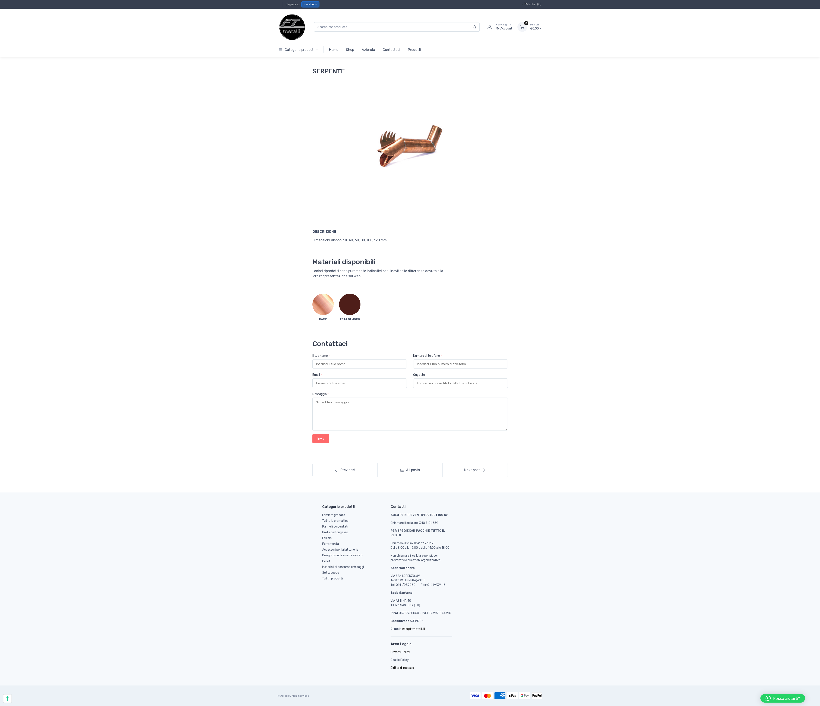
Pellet (326, 561)
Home (333, 50)
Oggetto (419, 375)
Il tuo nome (321, 356)
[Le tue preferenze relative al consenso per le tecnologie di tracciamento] (7, 698)
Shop (350, 50)
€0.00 (534, 26)
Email (317, 375)
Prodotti (414, 50)
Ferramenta (330, 544)
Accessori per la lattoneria (340, 549)
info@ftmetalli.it (413, 629)
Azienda (368, 50)
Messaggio (320, 394)
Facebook (310, 4)
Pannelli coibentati (335, 526)
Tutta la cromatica (335, 521)
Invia (320, 439)
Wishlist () (533, 4)
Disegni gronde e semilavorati (342, 555)
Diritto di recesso (402, 668)
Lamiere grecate (333, 515)
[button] (782, 698)
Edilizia (327, 538)
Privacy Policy (400, 652)
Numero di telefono (427, 356)
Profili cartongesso (335, 532)
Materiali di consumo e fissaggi (343, 567)
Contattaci (391, 50)
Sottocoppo (330, 573)
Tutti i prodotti (332, 578)
